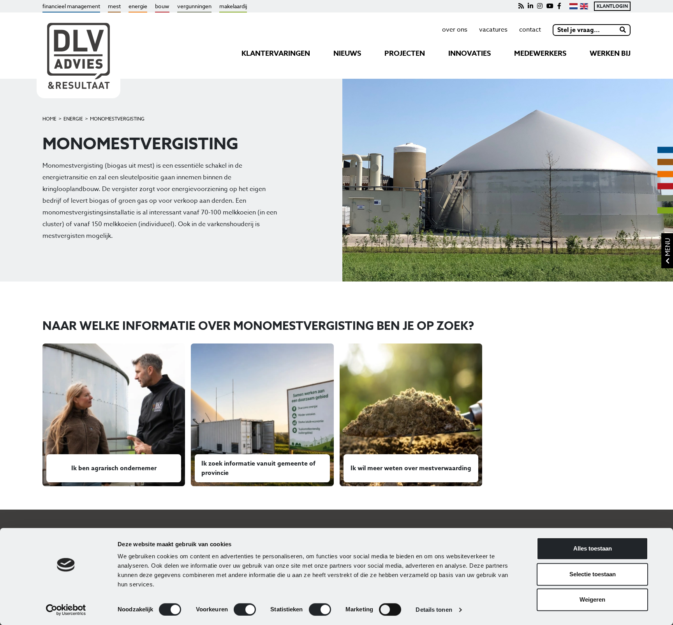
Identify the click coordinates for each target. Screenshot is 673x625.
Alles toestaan (592, 548)
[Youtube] (549, 6)
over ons (454, 29)
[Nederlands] (573, 6)
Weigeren (592, 599)
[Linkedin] (530, 6)
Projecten (404, 53)
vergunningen (194, 6)
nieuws (347, 53)
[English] (584, 6)
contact (530, 29)
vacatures (493, 29)
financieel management (71, 6)
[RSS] (521, 6)
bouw (162, 6)
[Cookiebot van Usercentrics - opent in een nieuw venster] (66, 610)
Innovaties (469, 53)
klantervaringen (275, 53)
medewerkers (540, 53)
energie (138, 6)
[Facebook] (559, 6)
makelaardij (233, 6)
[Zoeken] (623, 30)
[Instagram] (540, 6)
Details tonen (434, 609)
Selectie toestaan (592, 574)
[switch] (245, 609)
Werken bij (610, 53)
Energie (73, 118)
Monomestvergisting (117, 118)
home (49, 118)
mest (114, 6)
